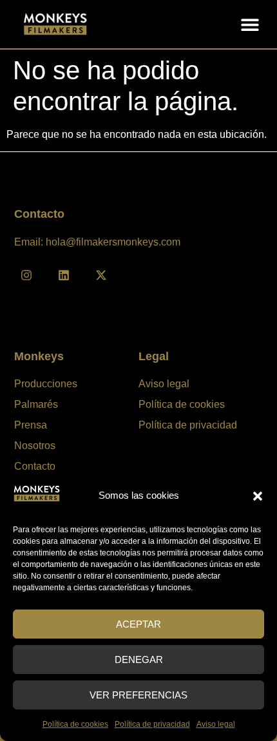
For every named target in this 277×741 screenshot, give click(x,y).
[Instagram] (26, 275)
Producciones (45, 383)
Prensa (30, 424)
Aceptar (138, 624)
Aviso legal (215, 724)
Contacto (34, 466)
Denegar (139, 659)
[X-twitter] (101, 275)
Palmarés (36, 404)
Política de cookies (75, 724)
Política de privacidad (152, 724)
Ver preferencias (138, 694)
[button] (257, 496)
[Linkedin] (64, 275)
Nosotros (34, 445)
